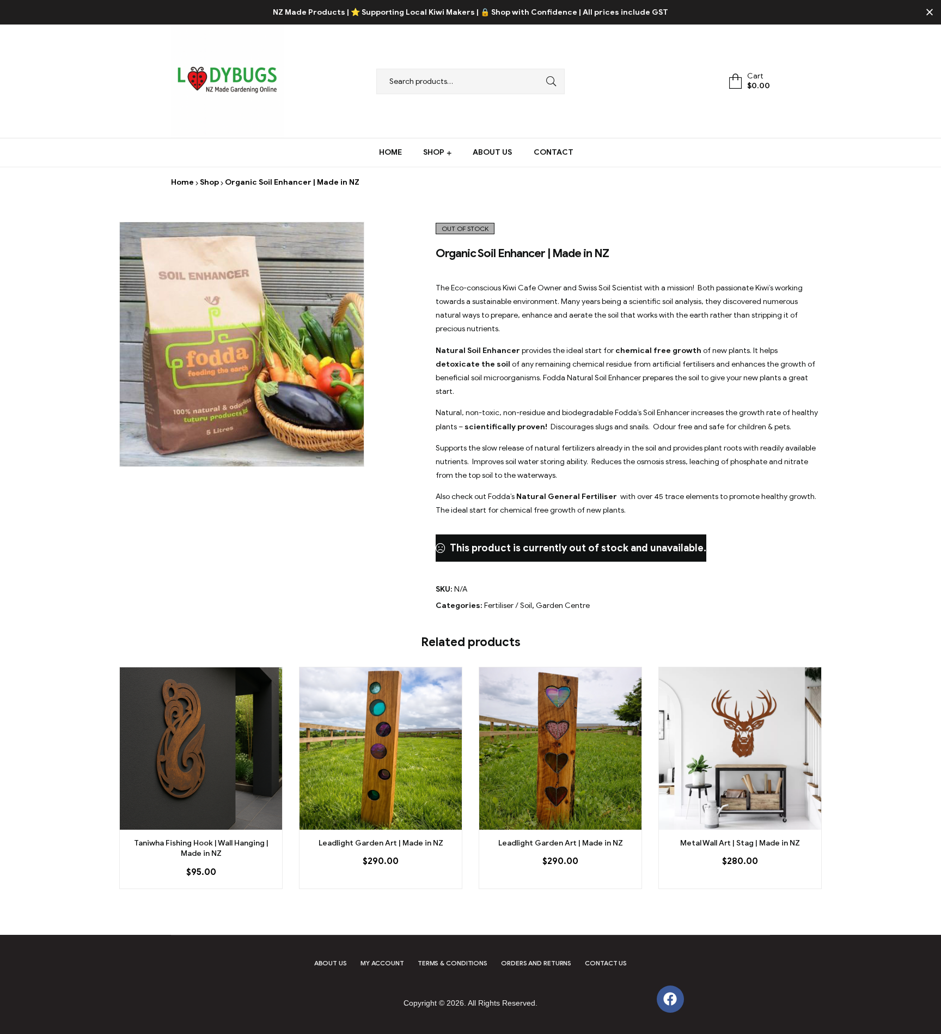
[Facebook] (670, 999)
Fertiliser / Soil (508, 605)
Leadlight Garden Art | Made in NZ (381, 843)
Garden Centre (563, 605)
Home (182, 182)
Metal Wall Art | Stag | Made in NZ (740, 843)
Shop (209, 182)
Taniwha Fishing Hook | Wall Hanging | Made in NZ (201, 848)
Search (548, 81)
